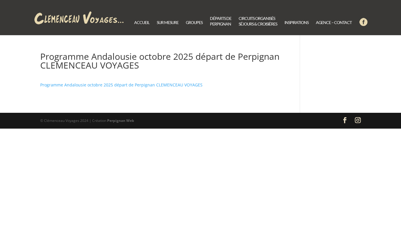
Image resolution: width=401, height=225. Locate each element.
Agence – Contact (334, 23)
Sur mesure (167, 23)
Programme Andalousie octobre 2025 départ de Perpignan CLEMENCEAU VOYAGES (121, 85)
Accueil (141, 23)
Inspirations (296, 23)
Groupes (194, 23)
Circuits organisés (258, 21)
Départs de (220, 21)
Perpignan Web (120, 120)
